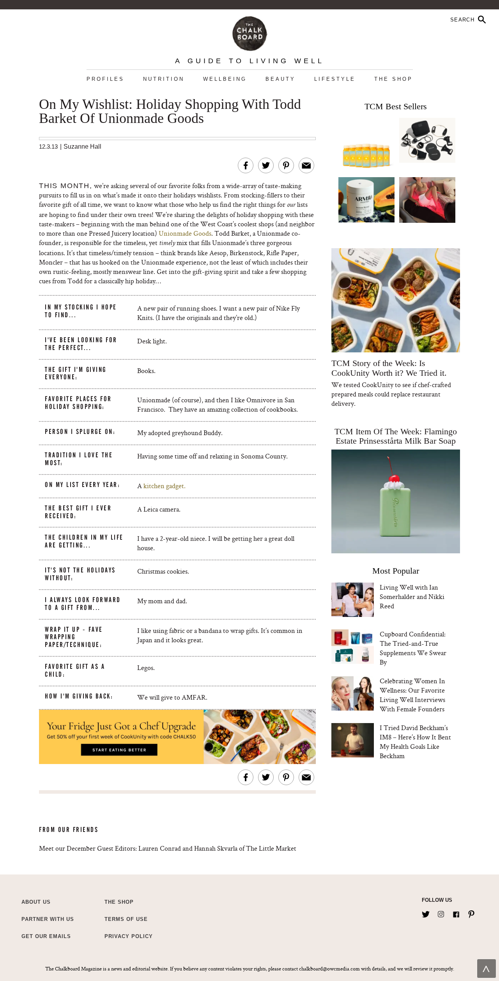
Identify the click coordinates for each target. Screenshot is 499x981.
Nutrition (163, 79)
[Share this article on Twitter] (266, 165)
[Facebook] (456, 913)
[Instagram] (441, 913)
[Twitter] (426, 913)
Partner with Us (47, 919)
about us (36, 902)
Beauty (280, 79)
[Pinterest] (471, 913)
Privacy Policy (128, 936)
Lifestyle (335, 79)
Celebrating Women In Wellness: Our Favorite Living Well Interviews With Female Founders (412, 694)
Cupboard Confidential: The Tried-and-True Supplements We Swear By (413, 647)
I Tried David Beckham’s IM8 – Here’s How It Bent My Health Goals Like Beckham (415, 741)
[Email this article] (306, 165)
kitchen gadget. (164, 485)
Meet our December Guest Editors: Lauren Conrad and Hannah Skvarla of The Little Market (167, 848)
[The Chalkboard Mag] (249, 31)
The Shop (393, 79)
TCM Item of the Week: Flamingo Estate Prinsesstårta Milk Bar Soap (395, 436)
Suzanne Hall (82, 146)
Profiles (105, 79)
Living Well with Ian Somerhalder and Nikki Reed (412, 596)
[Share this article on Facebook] (245, 165)
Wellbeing (225, 79)
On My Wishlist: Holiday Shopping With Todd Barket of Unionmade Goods (170, 111)
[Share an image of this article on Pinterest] (286, 165)
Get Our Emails (46, 936)
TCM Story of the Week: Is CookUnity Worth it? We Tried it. (388, 368)
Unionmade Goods (185, 233)
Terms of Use (126, 919)
